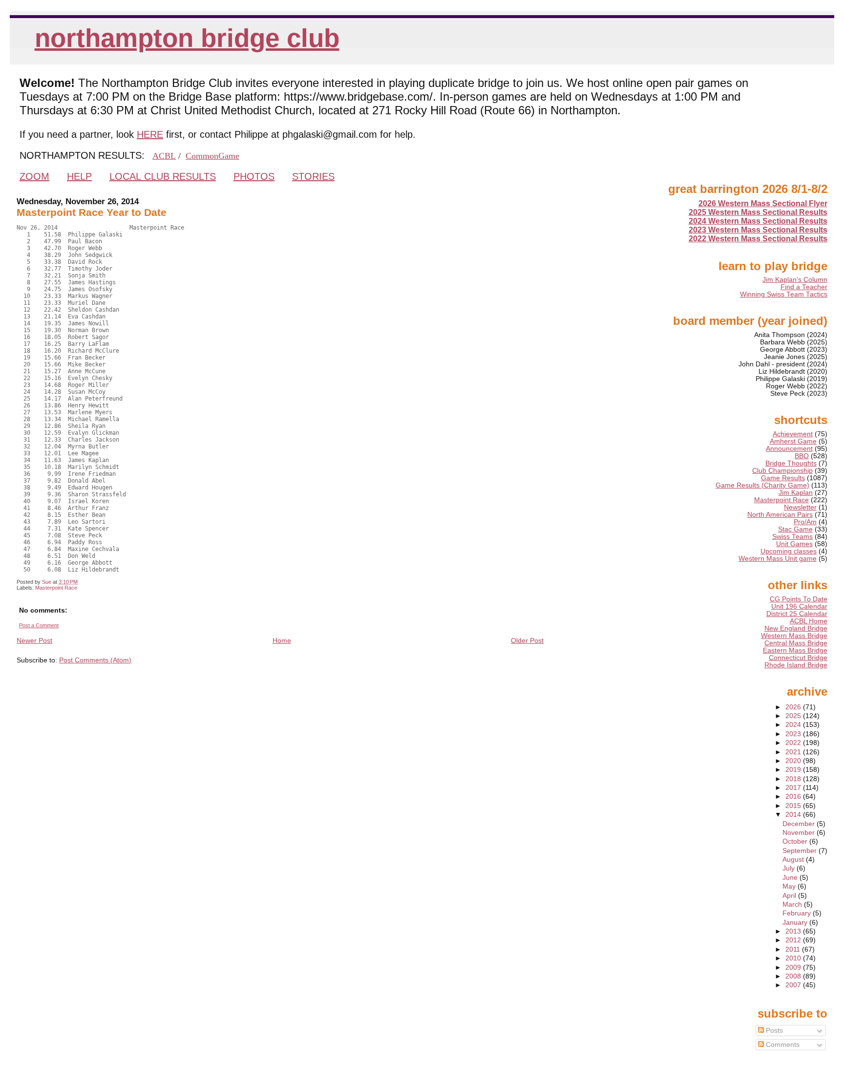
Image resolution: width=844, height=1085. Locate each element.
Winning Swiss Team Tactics (783, 294)
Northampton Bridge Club (187, 37)
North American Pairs (780, 514)
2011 (793, 949)
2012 (794, 940)
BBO (802, 456)
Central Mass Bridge (795, 643)
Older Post (527, 640)
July (789, 868)
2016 (794, 796)
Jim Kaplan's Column (794, 279)
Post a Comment (39, 625)
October (795, 841)
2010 (794, 958)
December (799, 824)
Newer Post (34, 640)
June (791, 877)
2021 (794, 752)
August (794, 859)
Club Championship (782, 470)
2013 (794, 931)
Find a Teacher (804, 287)
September (800, 850)
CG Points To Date (798, 599)
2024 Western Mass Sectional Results (758, 221)
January (795, 922)
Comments (782, 1044)
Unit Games (794, 544)
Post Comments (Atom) (95, 660)
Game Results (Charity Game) (762, 485)
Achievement (793, 434)
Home (282, 640)
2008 (794, 976)
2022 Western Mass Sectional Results (758, 238)
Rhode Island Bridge (795, 665)
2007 (794, 985)
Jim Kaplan (796, 492)
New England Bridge (795, 628)
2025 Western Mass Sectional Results (758, 212)
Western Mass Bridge (794, 635)
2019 (794, 769)
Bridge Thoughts (791, 463)
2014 (794, 814)
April (790, 895)
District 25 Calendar (796, 613)
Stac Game (795, 529)
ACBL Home (808, 621)
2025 (794, 716)
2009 (794, 967)
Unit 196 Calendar (799, 606)
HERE (150, 134)
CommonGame (212, 156)
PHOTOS (253, 176)
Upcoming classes (788, 551)
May (790, 886)
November (799, 832)
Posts (773, 1030)
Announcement (789, 448)
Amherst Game (793, 441)
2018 (794, 779)
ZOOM (34, 176)
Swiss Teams (792, 536)
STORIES (313, 176)
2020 (794, 761)
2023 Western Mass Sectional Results (758, 230)
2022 (794, 742)
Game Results (783, 478)
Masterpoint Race (56, 588)
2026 (794, 707)
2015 (794, 805)
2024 (794, 724)
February (797, 913)
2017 (794, 787)
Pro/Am (805, 522)
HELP (79, 176)
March (793, 904)
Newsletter (800, 507)
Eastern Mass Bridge (795, 650)
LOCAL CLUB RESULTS (162, 176)
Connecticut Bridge (798, 657)
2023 (794, 734)
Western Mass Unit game (777, 558)
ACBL (164, 156)
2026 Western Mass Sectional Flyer (762, 203)
